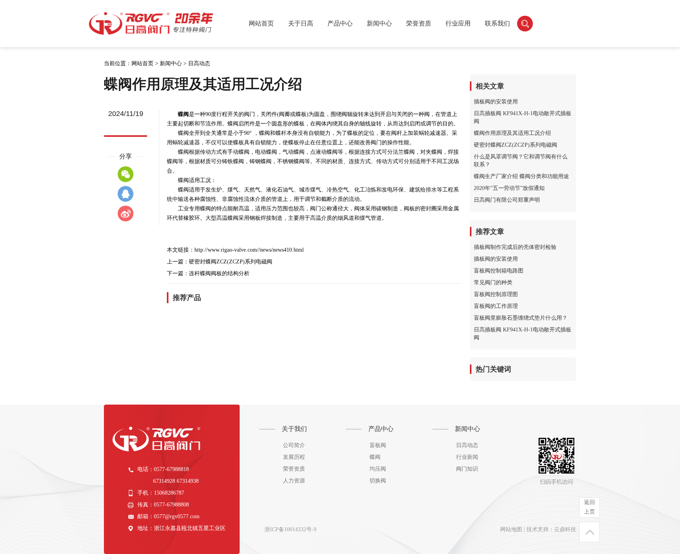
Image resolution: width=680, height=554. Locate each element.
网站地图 (511, 529)
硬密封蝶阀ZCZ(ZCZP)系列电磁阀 (230, 262)
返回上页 (589, 507)
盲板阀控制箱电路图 (498, 271)
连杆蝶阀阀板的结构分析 (219, 273)
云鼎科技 (565, 529)
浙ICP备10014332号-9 (290, 529)
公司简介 (294, 445)
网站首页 (261, 23)
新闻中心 (171, 63)
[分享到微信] (125, 174)
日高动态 (199, 63)
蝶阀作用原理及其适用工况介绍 (512, 133)
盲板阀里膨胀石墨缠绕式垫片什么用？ (520, 318)
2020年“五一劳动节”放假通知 (509, 188)
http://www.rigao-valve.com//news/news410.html (249, 250)
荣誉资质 (294, 469)
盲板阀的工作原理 (496, 306)
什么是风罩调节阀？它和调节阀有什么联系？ (520, 160)
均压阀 (378, 469)
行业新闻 (467, 457)
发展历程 (294, 457)
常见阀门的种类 (493, 282)
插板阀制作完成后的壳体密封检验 (515, 247)
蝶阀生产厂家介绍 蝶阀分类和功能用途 (521, 176)
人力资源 (294, 481)
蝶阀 (375, 457)
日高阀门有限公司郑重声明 (507, 200)
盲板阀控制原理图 (496, 294)
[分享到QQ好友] (125, 194)
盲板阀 (378, 445)
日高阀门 (152, 23)
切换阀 (378, 481)
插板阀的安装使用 (496, 102)
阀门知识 (467, 469)
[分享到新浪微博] (125, 213)
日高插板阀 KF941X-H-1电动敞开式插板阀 (522, 117)
